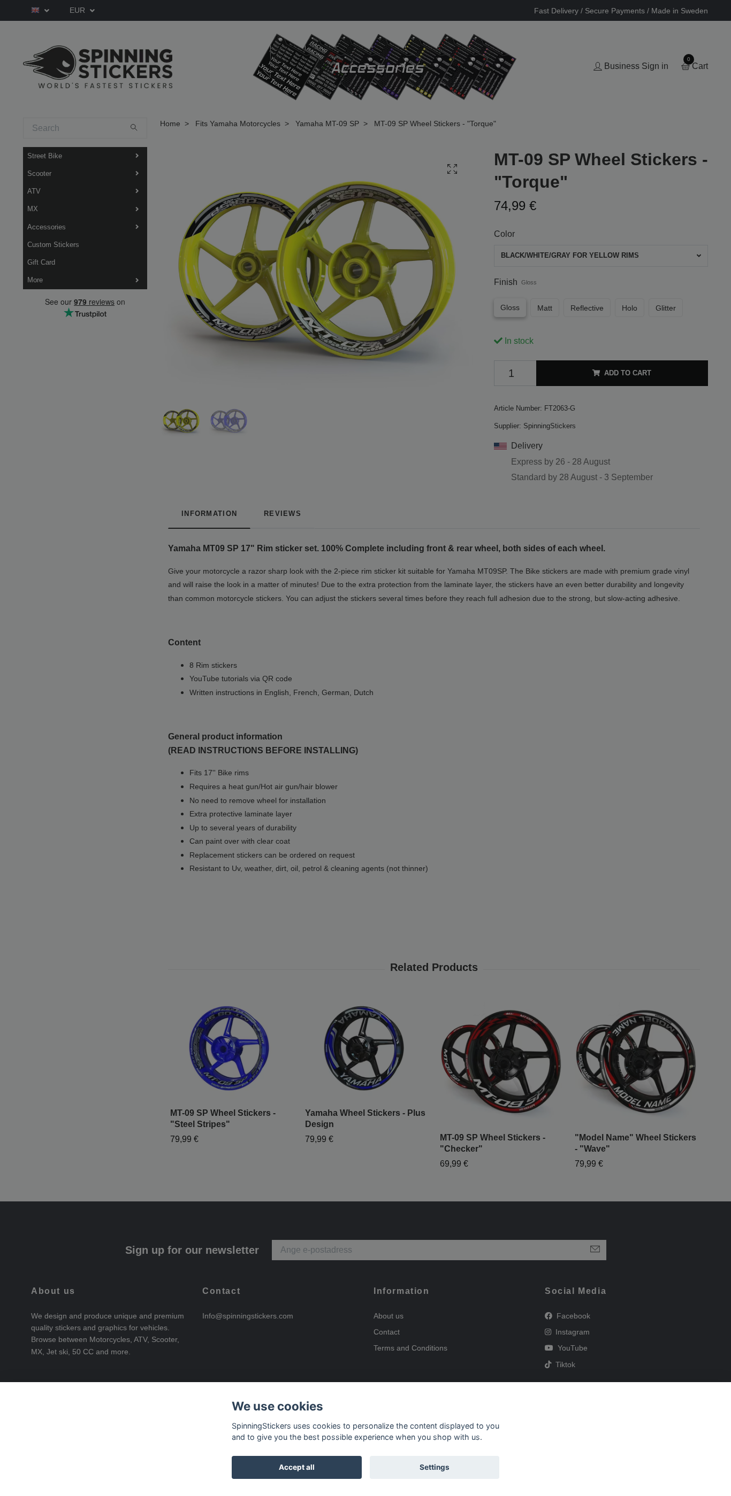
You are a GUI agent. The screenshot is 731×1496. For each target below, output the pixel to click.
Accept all (297, 1467)
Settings (435, 1467)
